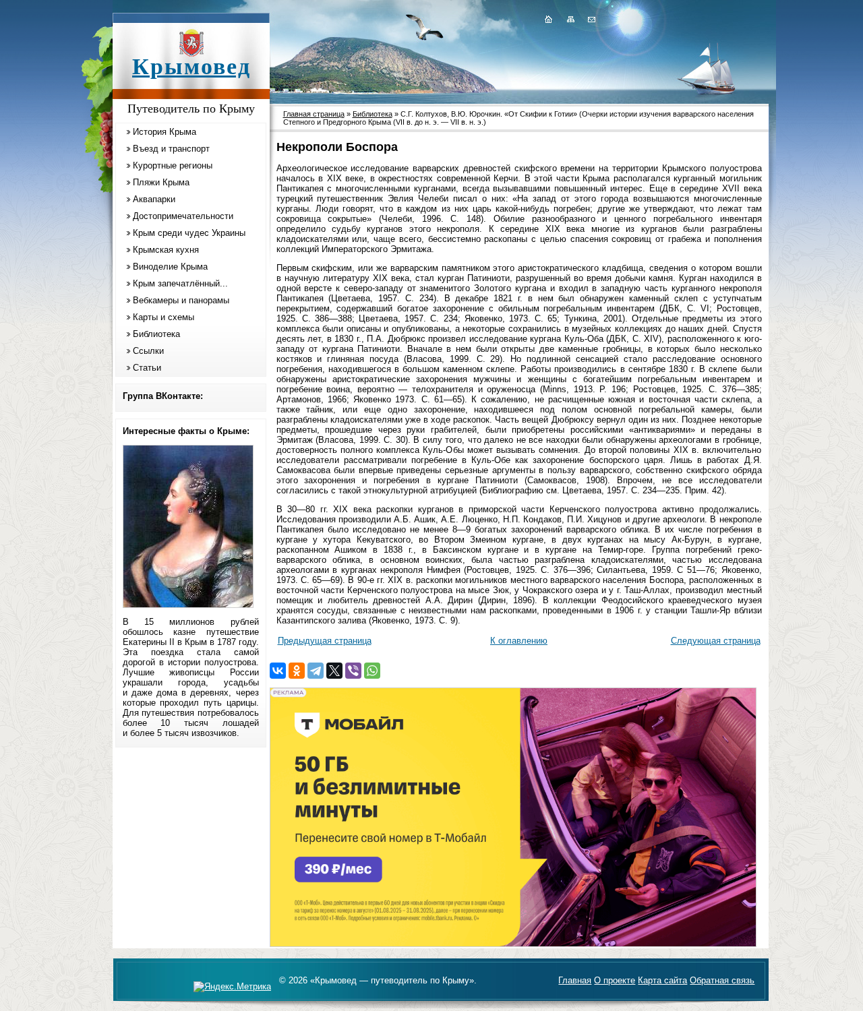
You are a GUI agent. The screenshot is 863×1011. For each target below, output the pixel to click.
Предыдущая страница (324, 641)
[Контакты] (590, 18)
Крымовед (191, 66)
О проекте (614, 980)
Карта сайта (662, 980)
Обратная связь (722, 980)
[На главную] (548, 18)
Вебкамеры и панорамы (181, 300)
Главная (574, 980)
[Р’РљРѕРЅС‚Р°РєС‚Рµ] (278, 671)
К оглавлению (518, 641)
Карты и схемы (163, 317)
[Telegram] (315, 671)
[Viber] (353, 671)
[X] (334, 671)
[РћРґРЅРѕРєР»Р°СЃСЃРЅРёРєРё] (297, 671)
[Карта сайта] (570, 18)
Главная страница (314, 114)
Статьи (147, 368)
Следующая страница (716, 641)
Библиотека (156, 334)
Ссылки (148, 351)
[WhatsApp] (372, 671)
